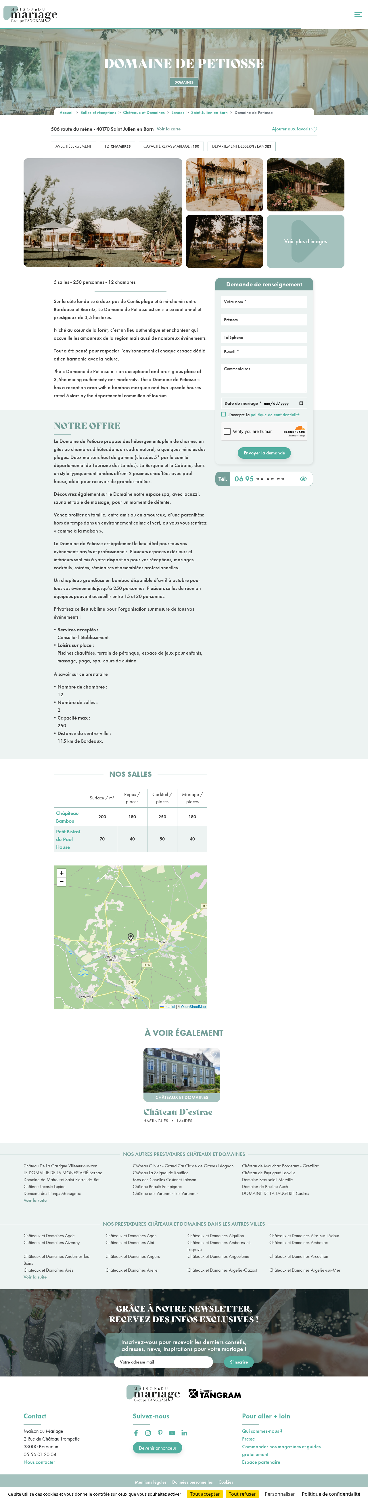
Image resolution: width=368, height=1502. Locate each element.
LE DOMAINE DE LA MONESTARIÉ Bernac (63, 1173)
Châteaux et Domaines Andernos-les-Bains (57, 1259)
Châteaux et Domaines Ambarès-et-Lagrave (219, 1245)
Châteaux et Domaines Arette (132, 1270)
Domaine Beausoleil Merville (267, 1180)
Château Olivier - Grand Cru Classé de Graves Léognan (183, 1166)
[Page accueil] (30, 14)
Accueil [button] (67, 112)
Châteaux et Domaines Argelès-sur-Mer (304, 1270)
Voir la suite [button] (35, 1200)
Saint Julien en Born (209, 112)
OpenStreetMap (193, 1006)
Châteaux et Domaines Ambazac (298, 1242)
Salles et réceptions (98, 112)
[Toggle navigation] (357, 14)
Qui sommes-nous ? (262, 1431)
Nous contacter (39, 1462)
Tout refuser (242, 1494)
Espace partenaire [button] (261, 1462)
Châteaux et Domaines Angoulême (218, 1256)
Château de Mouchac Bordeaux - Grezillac (280, 1166)
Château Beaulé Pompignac (157, 1186)
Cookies (225, 1482)
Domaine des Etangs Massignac (52, 1193)
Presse (248, 1438)
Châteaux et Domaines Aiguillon (215, 1236)
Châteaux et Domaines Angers (133, 1256)
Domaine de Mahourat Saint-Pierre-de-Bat (61, 1180)
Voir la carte (169, 129)
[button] (294, 129)
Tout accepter (205, 1494)
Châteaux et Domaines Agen (131, 1236)
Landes (178, 112)
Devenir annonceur (157, 1448)
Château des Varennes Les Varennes (165, 1193)
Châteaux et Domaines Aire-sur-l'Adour (304, 1236)
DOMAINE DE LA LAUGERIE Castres (275, 1193)
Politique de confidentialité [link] (331, 1494)
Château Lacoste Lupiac (44, 1186)
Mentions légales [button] (150, 1482)
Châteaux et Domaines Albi (130, 1242)
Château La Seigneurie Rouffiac (160, 1173)
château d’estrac (177, 1111)
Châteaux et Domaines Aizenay (52, 1242)
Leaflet (169, 1006)
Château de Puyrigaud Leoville (269, 1173)
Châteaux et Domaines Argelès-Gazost (222, 1270)
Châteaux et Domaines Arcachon (298, 1256)
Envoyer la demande (264, 453)
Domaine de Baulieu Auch (265, 1186)
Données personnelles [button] (192, 1482)
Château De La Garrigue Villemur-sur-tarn (60, 1166)
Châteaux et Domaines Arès (48, 1270)
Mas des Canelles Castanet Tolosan (164, 1180)
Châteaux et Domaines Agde (49, 1236)
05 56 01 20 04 (40, 1454)
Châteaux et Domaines (144, 112)
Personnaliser (280, 1494)
